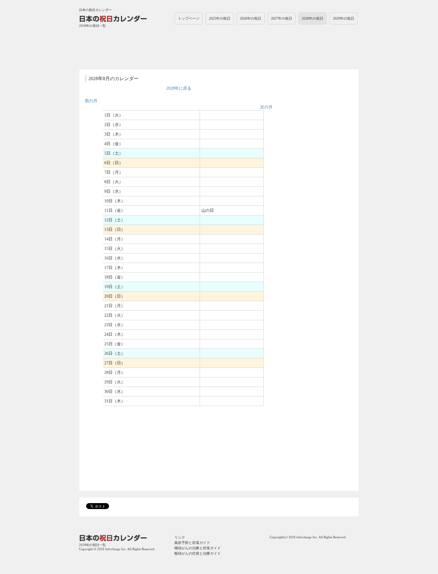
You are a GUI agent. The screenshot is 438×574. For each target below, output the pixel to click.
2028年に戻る (178, 88)
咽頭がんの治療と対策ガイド (197, 548)
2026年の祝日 (250, 18)
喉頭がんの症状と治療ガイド (197, 553)
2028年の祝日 (312, 18)
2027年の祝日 (281, 18)
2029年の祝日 (343, 18)
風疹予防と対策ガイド (192, 543)
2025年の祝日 (219, 18)
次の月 (266, 107)
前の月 (91, 101)
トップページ (188, 18)
